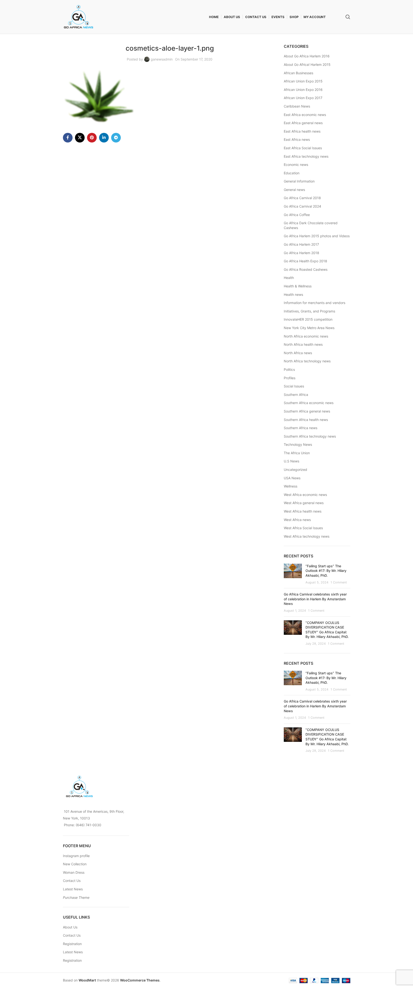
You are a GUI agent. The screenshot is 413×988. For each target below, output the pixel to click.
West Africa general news (304, 503)
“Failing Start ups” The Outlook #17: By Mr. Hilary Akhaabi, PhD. (325, 570)
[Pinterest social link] (92, 137)
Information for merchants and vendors (314, 303)
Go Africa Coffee (297, 215)
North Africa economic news (306, 336)
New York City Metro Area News (309, 328)
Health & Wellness (297, 286)
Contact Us (72, 881)
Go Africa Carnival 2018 (302, 198)
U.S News (291, 461)
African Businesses (298, 73)
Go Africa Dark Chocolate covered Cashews (311, 225)
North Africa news (298, 353)
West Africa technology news (306, 536)
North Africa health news (303, 344)
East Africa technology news (306, 156)
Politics (289, 369)
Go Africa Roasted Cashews (305, 269)
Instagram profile (76, 856)
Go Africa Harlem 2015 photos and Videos (317, 236)
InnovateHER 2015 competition (308, 319)
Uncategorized (295, 469)
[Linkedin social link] (104, 137)
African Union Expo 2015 (303, 81)
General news (294, 190)
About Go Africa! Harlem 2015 (307, 64)
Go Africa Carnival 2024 (302, 206)
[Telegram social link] (116, 137)
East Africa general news (303, 123)
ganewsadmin (162, 59)
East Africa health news (302, 131)
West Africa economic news (305, 495)
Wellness (290, 486)
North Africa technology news (307, 361)
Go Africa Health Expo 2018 (305, 261)
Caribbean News (297, 106)
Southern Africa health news (306, 420)
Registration (72, 944)
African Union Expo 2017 (303, 98)
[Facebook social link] (68, 137)
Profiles (289, 378)
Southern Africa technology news (310, 436)
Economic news (296, 164)
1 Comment (339, 582)
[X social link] (80, 137)
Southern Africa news (300, 428)
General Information (299, 181)
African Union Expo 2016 (303, 90)
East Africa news (297, 139)
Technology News (298, 444)
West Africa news (297, 520)
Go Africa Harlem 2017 (301, 244)
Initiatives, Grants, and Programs (309, 311)
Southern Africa (296, 394)
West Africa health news (302, 511)
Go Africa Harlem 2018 (301, 253)
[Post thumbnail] (293, 574)
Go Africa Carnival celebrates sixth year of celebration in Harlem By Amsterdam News (315, 599)
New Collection (75, 864)
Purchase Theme (76, 897)
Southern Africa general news (307, 411)
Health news (293, 294)
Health (289, 278)
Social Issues (294, 386)
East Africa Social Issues (303, 148)
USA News (292, 478)
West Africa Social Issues (303, 528)
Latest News (73, 889)
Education (291, 173)
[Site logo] (78, 16)
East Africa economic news (305, 115)
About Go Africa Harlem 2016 (307, 56)
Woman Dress (73, 872)
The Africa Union (297, 453)
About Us (70, 927)
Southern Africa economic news (308, 403)
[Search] (348, 17)
